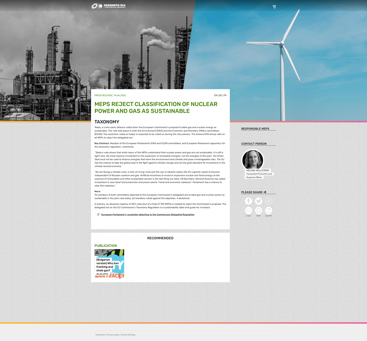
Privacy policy (113, 335)
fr (225, 95)
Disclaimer (100, 335)
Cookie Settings (128, 335)
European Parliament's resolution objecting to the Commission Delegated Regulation (147, 214)
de (220, 95)
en (215, 95)
